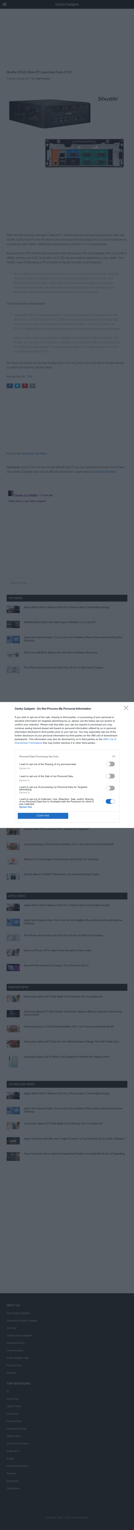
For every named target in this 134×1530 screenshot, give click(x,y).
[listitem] (67, 756)
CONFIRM (42, 815)
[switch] (110, 764)
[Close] (127, 709)
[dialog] (67, 765)
